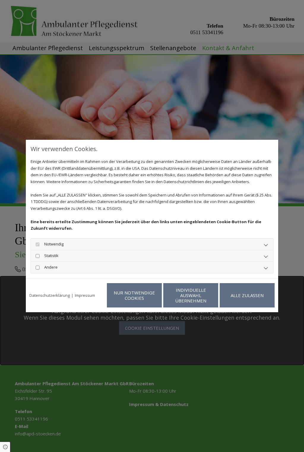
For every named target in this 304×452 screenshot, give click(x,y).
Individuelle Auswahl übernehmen (190, 295)
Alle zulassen (247, 295)
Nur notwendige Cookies (134, 295)
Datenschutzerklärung (49, 295)
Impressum (85, 295)
